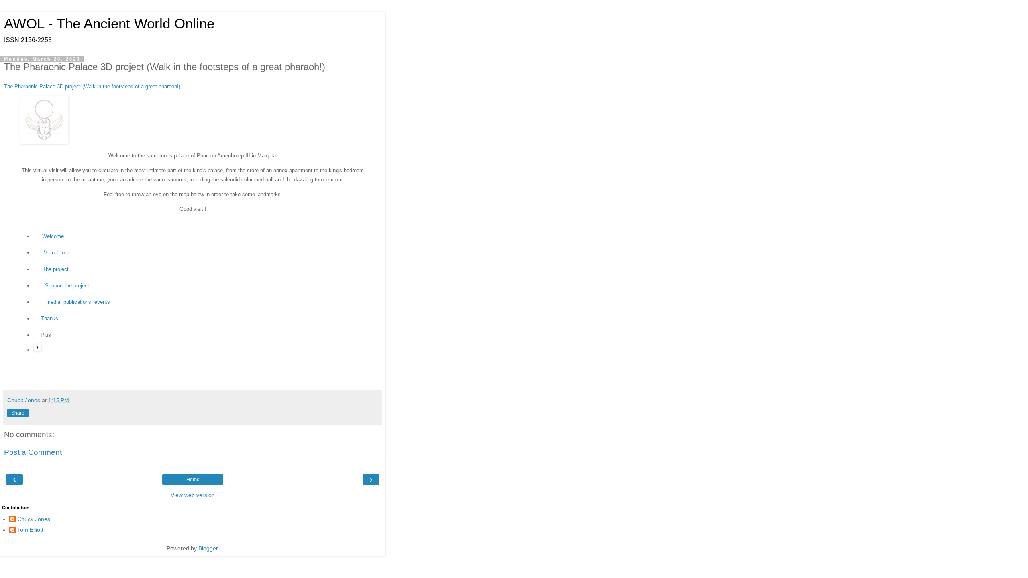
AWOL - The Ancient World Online (109, 23)
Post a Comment (33, 452)
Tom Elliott (30, 530)
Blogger (208, 548)
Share (17, 413)
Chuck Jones (33, 519)
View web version (193, 495)
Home (193, 479)
